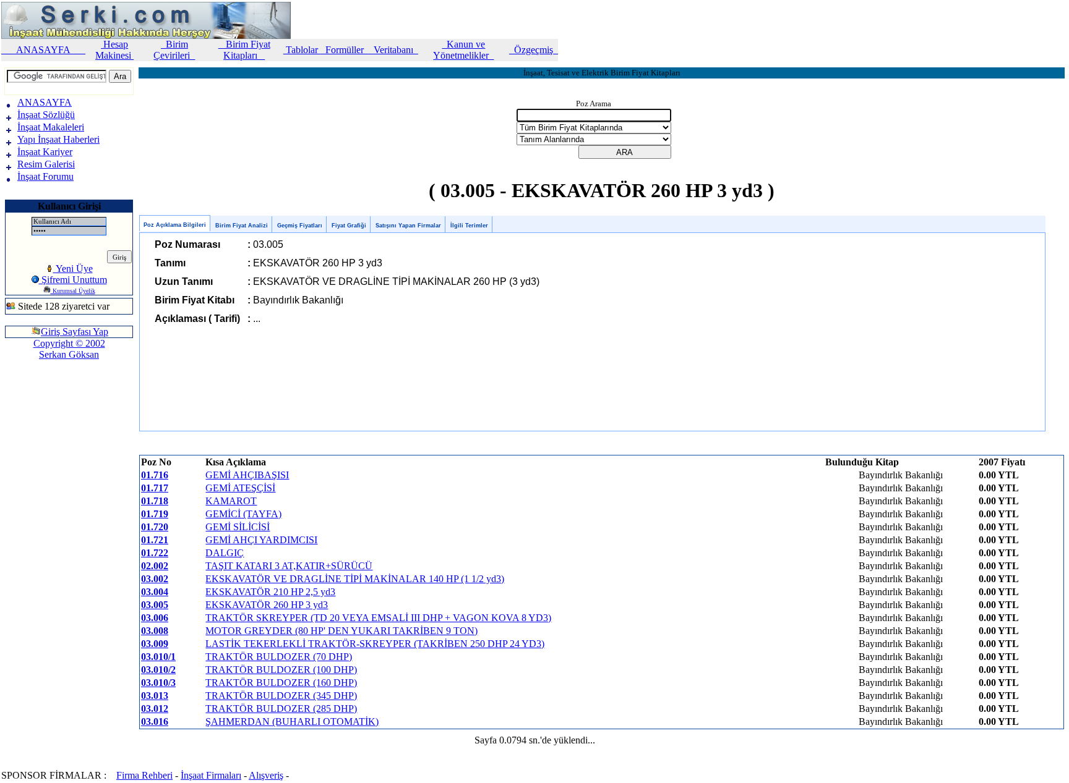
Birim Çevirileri (174, 50)
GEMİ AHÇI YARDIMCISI (261, 540)
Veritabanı (393, 49)
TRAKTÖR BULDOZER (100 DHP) (281, 669)
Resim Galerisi (46, 164)
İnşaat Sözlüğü (46, 114)
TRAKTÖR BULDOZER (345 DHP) (281, 695)
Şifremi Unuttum (73, 279)
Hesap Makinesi (114, 50)
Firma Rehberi (144, 775)
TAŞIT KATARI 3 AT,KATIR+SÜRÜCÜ (288, 566)
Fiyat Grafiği (349, 225)
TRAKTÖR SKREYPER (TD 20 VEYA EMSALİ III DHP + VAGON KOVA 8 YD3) (378, 617)
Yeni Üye (73, 268)
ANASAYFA (43, 49)
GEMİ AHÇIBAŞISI (247, 475)
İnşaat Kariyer (44, 151)
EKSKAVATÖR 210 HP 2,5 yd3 (270, 591)
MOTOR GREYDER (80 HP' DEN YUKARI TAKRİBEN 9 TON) (341, 630)
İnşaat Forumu (45, 176)
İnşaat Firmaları (211, 775)
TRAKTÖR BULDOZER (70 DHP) (278, 656)
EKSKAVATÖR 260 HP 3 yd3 (266, 604)
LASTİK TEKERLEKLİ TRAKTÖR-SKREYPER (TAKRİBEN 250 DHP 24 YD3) (374, 643)
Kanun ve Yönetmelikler (463, 50)
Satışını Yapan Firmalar (408, 225)
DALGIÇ (224, 553)
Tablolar (301, 49)
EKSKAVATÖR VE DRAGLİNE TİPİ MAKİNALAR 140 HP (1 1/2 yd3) (354, 578)
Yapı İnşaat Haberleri (58, 139)
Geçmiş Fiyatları (299, 225)
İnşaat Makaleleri (50, 127)
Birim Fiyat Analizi (241, 225)
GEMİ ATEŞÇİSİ (240, 488)
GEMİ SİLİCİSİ (237, 527)
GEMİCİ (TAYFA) (243, 514)
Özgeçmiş (533, 49)
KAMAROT (231, 501)
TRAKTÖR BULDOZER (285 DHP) (281, 708)
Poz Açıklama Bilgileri (175, 225)
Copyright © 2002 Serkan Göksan (69, 349)
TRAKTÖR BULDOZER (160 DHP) (281, 682)
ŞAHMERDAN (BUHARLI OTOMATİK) (292, 721)
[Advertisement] (42, 410)
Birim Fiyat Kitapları (244, 50)
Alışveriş (266, 775)
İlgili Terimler (469, 225)
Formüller (344, 49)
